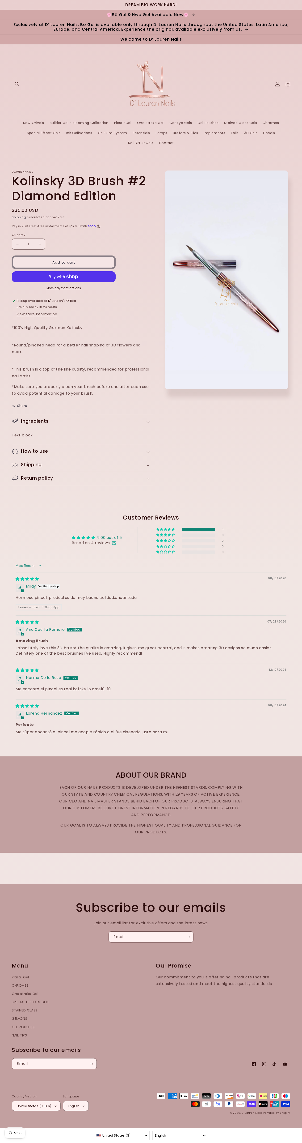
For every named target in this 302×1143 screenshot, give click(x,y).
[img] (27, 579)
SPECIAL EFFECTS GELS (31, 1002)
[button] (17, 84)
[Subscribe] (188, 937)
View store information (37, 314)
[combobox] (122, 1135)
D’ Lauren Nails (252, 1113)
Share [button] (22, 405)
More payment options (63, 288)
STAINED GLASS (25, 1010)
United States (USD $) (34, 1106)
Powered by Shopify (276, 1113)
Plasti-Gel (20, 977)
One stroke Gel (25, 993)
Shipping (19, 217)
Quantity (18, 235)
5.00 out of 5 (109, 537)
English (73, 1106)
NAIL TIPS (19, 1035)
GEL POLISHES (23, 1027)
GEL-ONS (19, 1018)
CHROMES (20, 985)
